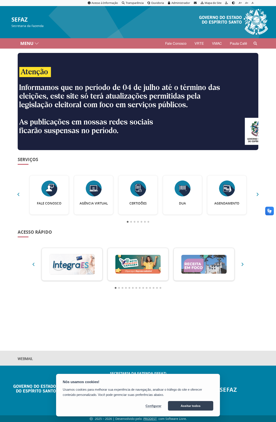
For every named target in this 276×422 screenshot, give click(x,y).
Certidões (138, 203)
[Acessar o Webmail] (195, 3)
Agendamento (226, 203)
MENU (26, 43)
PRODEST (150, 419)
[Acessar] (138, 101)
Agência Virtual (94, 203)
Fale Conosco (176, 43)
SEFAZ (19, 19)
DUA (182, 203)
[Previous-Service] (18, 194)
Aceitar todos (191, 406)
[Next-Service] (257, 194)
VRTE (199, 43)
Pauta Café (238, 43)
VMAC (217, 43)
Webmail (25, 358)
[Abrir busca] (255, 43)
